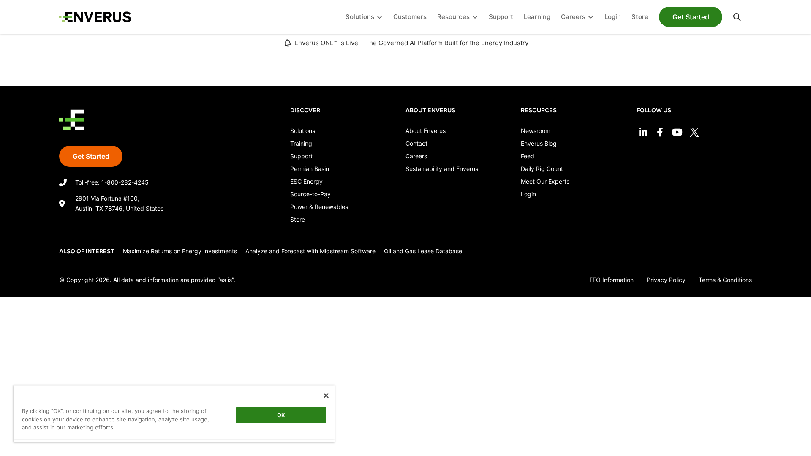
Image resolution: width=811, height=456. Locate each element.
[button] (737, 17)
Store (297, 219)
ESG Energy (306, 181)
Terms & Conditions (725, 279)
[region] (174, 413)
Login (528, 194)
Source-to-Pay (310, 194)
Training (301, 143)
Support (301, 156)
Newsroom (535, 130)
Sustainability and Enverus (442, 168)
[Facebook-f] (660, 132)
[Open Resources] (475, 17)
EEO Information (611, 279)
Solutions (302, 130)
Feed (527, 156)
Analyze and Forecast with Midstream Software (310, 251)
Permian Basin (309, 168)
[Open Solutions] (379, 17)
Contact (416, 143)
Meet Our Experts (545, 181)
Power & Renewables (319, 206)
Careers (416, 156)
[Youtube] (677, 132)
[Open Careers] (591, 17)
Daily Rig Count (542, 168)
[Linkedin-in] (643, 132)
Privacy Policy (666, 279)
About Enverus (426, 130)
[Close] (326, 395)
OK (281, 415)
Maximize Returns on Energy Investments (180, 251)
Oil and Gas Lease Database (423, 251)
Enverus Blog (539, 143)
